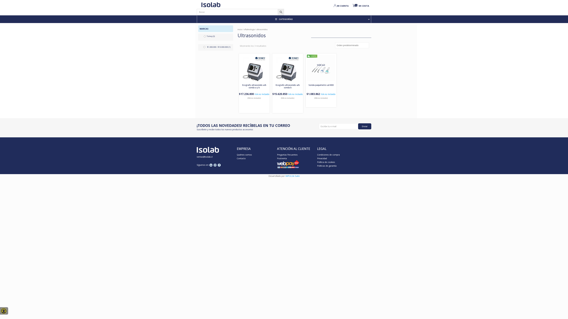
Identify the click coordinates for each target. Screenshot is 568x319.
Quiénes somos (244, 154)
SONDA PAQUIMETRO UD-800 (321, 85)
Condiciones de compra (328, 154)
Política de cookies (326, 162)
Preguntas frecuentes (287, 154)
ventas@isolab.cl (205, 156)
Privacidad (322, 158)
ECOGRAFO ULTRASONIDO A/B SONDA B (288, 86)
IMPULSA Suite (292, 176)
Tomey (211, 36)
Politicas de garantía (327, 165)
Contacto (241, 158)
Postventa (282, 158)
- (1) (218, 47)
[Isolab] (211, 4)
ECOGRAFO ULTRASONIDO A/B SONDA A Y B (254, 86)
